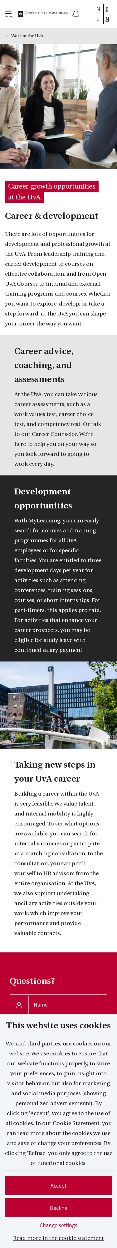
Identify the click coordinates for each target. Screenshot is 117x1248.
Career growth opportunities (51, 186)
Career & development (51, 216)
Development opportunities (43, 499)
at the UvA (24, 197)
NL (98, 13)
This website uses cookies (58, 1026)
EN (107, 13)
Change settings (58, 1225)
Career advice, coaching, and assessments (43, 365)
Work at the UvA (27, 36)
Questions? (32, 981)
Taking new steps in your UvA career (54, 772)
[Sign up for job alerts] (75, 14)
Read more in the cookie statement (58, 1238)
